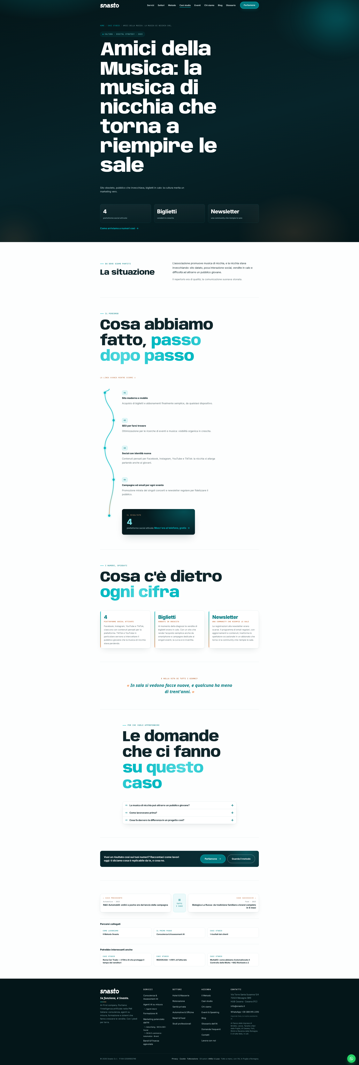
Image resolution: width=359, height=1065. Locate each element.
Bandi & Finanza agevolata (151, 1042)
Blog (220, 5)
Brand (156, 1036)
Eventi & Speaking (210, 1012)
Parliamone (249, 5)
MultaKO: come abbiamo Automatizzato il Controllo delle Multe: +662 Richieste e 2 (230, 959)
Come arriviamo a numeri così (117, 228)
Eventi (197, 5)
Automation (147, 1036)
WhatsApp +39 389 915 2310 (245, 1012)
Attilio (210, 1059)
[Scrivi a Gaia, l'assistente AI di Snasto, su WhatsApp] (351, 1058)
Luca (217, 1059)
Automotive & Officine (183, 1012)
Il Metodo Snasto (111, 932)
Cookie (183, 1059)
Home (102, 26)
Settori (161, 5)
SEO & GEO (161, 1027)
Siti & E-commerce (153, 1033)
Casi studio (185, 5)
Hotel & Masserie (180, 995)
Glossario (231, 5)
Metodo (172, 5)
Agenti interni (151, 1009)
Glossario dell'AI (210, 1023)
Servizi (150, 5)
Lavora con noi (209, 1040)
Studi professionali (181, 1023)
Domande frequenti (211, 1029)
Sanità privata (179, 1006)
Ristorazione (178, 1001)
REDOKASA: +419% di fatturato (172, 958)
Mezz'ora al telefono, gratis (170, 528)
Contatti (205, 1035)
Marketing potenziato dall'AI (153, 1021)
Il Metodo (206, 995)
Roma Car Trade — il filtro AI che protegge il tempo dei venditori (123, 959)
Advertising (150, 1027)
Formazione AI (150, 1013)
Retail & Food (178, 1018)
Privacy (175, 1059)
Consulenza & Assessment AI (171, 932)
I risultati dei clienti (219, 932)
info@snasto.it (238, 1006)
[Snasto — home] (109, 5)
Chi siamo (209, 5)
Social (145, 1030)
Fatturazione (192, 1059)
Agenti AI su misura (153, 1004)
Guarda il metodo (241, 858)
